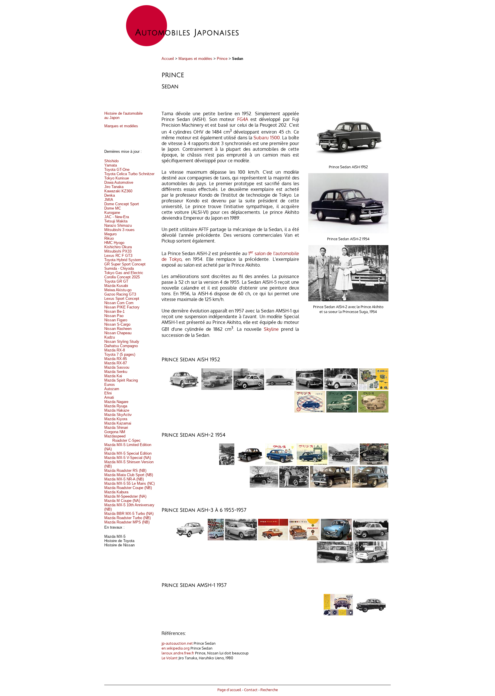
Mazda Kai (113, 376)
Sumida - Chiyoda (119, 268)
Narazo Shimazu (118, 225)
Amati (109, 397)
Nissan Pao (113, 316)
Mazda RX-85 (115, 359)
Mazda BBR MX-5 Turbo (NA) (129, 513)
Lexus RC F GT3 (118, 255)
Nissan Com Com (118, 303)
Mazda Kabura (116, 492)
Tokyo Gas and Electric (123, 273)
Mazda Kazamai (117, 423)
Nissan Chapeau (117, 333)
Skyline (271, 329)
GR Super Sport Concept (125, 264)
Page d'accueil (229, 689)
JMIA (108, 200)
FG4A (242, 119)
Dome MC (112, 208)
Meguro (110, 234)
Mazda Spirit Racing (121, 380)
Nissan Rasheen (117, 329)
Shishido (111, 161)
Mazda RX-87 (115, 363)
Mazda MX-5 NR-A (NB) (124, 479)
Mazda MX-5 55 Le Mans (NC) (129, 483)
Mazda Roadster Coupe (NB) (128, 488)
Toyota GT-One (116, 169)
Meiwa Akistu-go (117, 290)
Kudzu (109, 337)
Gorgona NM (114, 432)
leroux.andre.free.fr (178, 652)
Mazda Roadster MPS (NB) (127, 522)
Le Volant (170, 657)
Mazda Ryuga (115, 406)
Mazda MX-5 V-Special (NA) (127, 457)
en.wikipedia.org (176, 648)
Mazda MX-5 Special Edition (128, 453)
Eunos (109, 384)
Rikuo (109, 238)
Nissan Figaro (115, 320)
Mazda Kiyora (115, 419)
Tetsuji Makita (115, 221)
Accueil (168, 58)
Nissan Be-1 (114, 311)
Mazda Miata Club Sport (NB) (128, 475)
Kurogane (112, 212)
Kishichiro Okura (118, 247)
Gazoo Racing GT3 (120, 294)
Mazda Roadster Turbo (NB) (127, 518)
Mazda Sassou (116, 367)
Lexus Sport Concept (121, 298)
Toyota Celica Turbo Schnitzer (129, 174)
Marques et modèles (195, 58)
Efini (108, 393)
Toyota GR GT (116, 281)
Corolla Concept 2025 (122, 277)
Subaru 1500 (267, 137)
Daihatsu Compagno (121, 346)
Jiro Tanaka (113, 187)
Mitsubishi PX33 (117, 251)
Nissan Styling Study (121, 341)
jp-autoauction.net (177, 643)
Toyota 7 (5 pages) (119, 354)
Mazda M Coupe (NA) (122, 500)
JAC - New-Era (116, 217)
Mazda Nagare (116, 402)
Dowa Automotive (118, 182)
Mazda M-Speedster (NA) (125, 496)
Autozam (111, 389)
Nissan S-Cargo (117, 324)
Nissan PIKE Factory (122, 307)
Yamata (110, 165)
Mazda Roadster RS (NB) (125, 470)
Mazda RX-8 (114, 350)
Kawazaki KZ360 (118, 191)
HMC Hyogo (114, 243)
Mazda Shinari (116, 427)
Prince (222, 58)
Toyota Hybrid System (122, 260)
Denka (109, 195)
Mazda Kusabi (116, 286)
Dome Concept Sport (121, 204)
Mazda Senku (115, 371)
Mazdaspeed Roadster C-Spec (122, 438)
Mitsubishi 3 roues (119, 230)
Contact (251, 689)
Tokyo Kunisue (116, 178)
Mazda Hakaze (116, 410)
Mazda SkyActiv (118, 414)
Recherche (269, 689)
